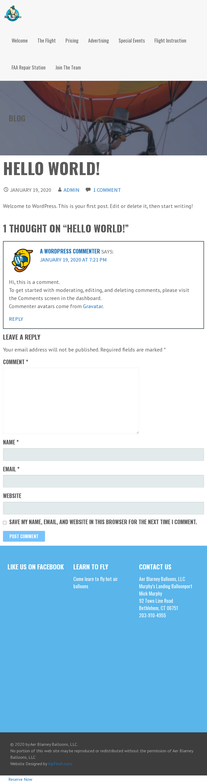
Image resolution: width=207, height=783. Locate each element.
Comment (15, 362)
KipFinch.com (60, 763)
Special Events (132, 40)
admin (72, 189)
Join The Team (68, 67)
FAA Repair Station (29, 67)
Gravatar (93, 306)
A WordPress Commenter (70, 251)
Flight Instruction (170, 40)
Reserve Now (20, 779)
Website (12, 496)
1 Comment (107, 189)
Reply (16, 318)
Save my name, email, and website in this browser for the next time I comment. (103, 521)
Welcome (20, 40)
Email (11, 469)
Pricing (71, 40)
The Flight (46, 40)
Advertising (98, 40)
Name (11, 442)
